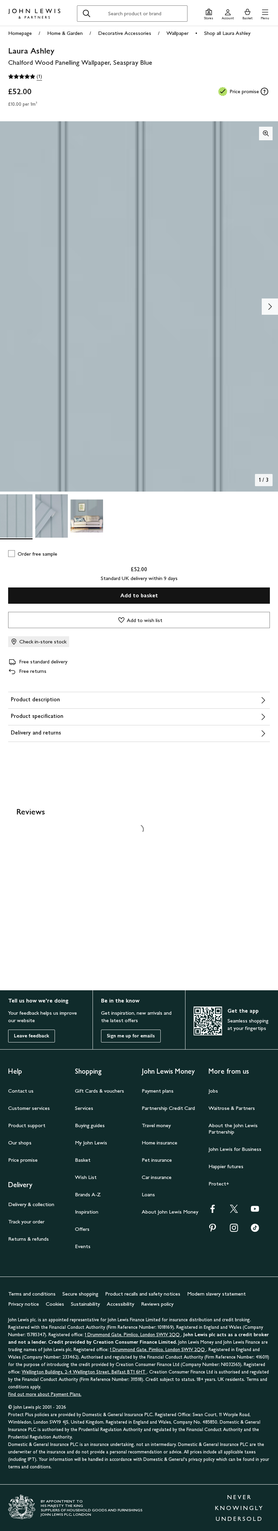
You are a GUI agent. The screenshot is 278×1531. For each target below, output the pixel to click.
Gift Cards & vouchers (99, 1091)
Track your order (26, 1221)
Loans (148, 1194)
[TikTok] (255, 1230)
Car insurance (157, 1177)
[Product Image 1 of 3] (16, 516)
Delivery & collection (31, 1204)
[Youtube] (255, 1211)
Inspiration (86, 1211)
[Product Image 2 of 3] (51, 516)
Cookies (55, 1304)
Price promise (23, 1160)
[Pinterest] (213, 1230)
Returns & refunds (28, 1239)
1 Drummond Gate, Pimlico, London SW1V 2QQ (133, 1335)
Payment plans (158, 1091)
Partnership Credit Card (168, 1108)
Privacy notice (23, 1304)
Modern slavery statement (216, 1293)
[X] (234, 1211)
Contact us (21, 1091)
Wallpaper (177, 33)
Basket (83, 1160)
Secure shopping (80, 1293)
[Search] (86, 13)
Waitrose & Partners (232, 1108)
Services (84, 1108)
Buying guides (90, 1125)
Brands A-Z (88, 1194)
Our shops (20, 1142)
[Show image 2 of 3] (270, 306)
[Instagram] (234, 1230)
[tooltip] (264, 91)
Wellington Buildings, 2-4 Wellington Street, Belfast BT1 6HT (84, 1372)
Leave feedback (31, 1036)
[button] (265, 13)
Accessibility (120, 1304)
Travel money (156, 1125)
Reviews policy (157, 1304)
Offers (82, 1229)
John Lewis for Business (235, 1149)
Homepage (20, 33)
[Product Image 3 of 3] (87, 516)
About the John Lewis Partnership (233, 1128)
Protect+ (219, 1183)
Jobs (213, 1091)
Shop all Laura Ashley (227, 33)
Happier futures (226, 1166)
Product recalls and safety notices (142, 1293)
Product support (26, 1125)
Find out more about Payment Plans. (44, 1394)
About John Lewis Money (170, 1211)
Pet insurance (157, 1160)
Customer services (29, 1108)
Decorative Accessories (124, 33)
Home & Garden (65, 33)
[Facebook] (213, 1211)
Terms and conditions (32, 1293)
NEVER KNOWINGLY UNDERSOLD (239, 1508)
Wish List (86, 1177)
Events (83, 1246)
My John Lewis (91, 1142)
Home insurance (159, 1142)
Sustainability (85, 1304)
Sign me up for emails (131, 1036)
